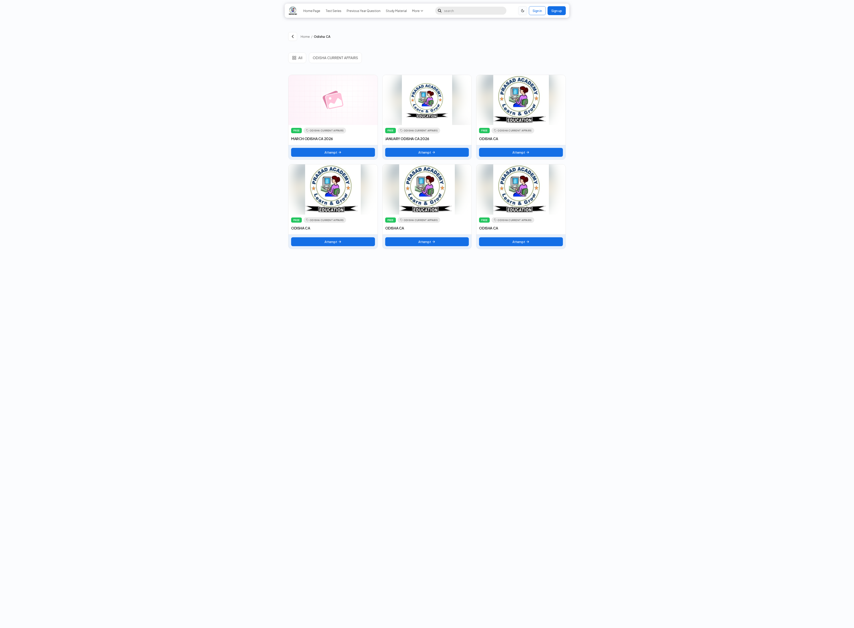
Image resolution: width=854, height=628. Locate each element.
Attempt (330, 152)
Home (305, 36)
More (416, 11)
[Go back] (292, 36)
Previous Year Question (364, 11)
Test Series (333, 11)
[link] (440, 36)
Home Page (311, 11)
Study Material (396, 11)
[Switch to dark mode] (522, 10)
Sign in (537, 11)
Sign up (556, 11)
